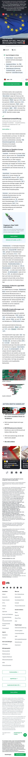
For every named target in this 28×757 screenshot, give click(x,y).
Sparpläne (5, 635)
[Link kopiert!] (7, 472)
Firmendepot (5, 628)
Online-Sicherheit (6, 665)
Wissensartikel (6, 651)
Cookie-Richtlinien (19, 633)
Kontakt (17, 603)
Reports (17, 615)
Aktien (4, 594)
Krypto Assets (5, 600)
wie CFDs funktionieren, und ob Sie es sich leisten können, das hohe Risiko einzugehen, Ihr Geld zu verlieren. (15, 8)
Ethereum (13, 329)
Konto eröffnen (14, 236)
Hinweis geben (18, 630)
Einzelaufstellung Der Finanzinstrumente (7, 619)
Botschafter (18, 597)
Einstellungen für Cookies (18, 733)
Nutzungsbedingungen (21, 639)
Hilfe (3, 662)
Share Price (18, 618)
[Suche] (21, 14)
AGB (16, 636)
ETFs (3, 603)
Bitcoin (17, 327)
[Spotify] (21, 587)
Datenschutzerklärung (20, 627)
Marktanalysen (6, 654)
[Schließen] (14, 11)
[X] (21, 472)
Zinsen (4, 637)
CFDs (20, 567)
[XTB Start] (4, 14)
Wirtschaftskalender (7, 659)
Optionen (4, 611)
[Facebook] (16, 472)
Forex (3, 608)
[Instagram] (17, 587)
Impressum (18, 645)
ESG (16, 621)
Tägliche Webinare (7, 657)
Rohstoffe (4, 597)
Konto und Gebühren (7, 614)
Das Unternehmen (19, 594)
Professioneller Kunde (6, 624)
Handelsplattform (19, 600)
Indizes (10, 98)
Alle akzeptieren (20, 754)
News (16, 612)
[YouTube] (3, 587)
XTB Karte (4, 644)
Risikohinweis (18, 642)
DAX (11, 108)
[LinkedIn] (11, 472)
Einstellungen (8, 754)
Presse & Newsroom (20, 605)
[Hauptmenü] (25, 14)
